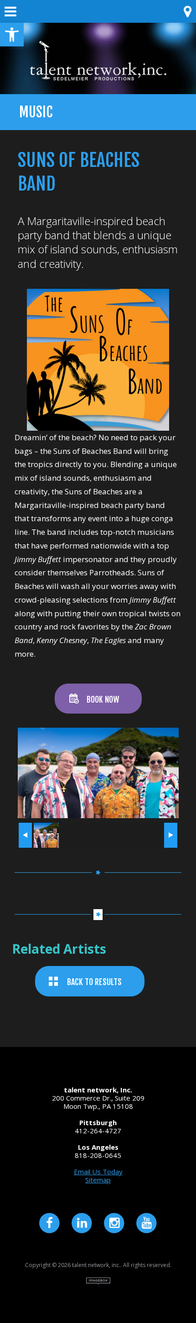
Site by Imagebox (98, 1281)
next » (170, 835)
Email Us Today (98, 1171)
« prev (25, 835)
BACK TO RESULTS (94, 982)
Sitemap (98, 1179)
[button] (12, 34)
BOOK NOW (103, 699)
